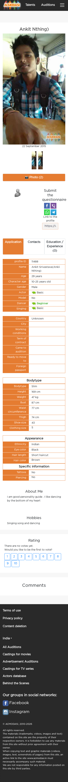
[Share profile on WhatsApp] (47, 212)
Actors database (14, 676)
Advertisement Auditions (20, 661)
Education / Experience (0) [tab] (54, 246)
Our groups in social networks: (30, 695)
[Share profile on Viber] (53, 206)
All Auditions (12, 647)
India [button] (6, 638)
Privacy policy (12, 618)
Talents (30, 5)
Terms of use (12, 610)
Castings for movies (17, 654)
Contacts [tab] (34, 242)
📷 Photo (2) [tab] (34, 177)
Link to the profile (50, 219)
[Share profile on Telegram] (53, 212)
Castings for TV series (18, 669)
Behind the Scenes (16, 683)
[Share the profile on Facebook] (47, 206)
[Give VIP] (17, 193)
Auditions (48, 5)
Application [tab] (13, 242)
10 (15, 563)
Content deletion (14, 626)
